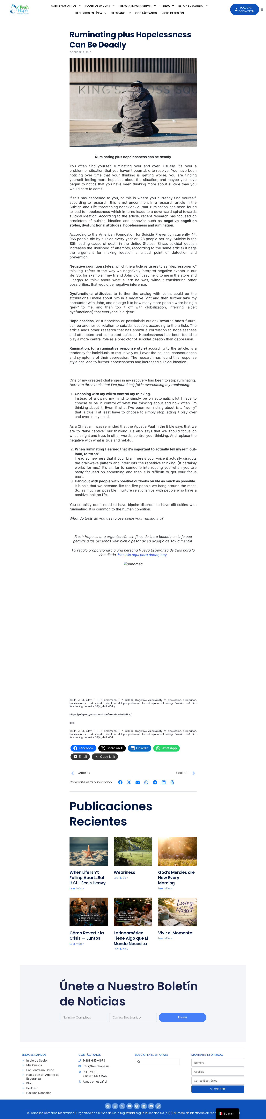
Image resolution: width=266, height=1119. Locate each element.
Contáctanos (146, 13)
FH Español (119, 13)
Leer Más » (77, 888)
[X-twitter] (122, 1106)
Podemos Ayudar (97, 6)
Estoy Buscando (190, 6)
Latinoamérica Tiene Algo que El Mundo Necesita (131, 938)
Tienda (165, 6)
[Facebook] (108, 1106)
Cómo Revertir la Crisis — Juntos (87, 935)
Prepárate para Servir (135, 6)
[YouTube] (129, 1106)
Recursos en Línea (88, 13)
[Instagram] (115, 1106)
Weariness (125, 872)
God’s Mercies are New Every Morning (176, 878)
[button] (120, 782)
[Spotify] (137, 1106)
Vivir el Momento (175, 933)
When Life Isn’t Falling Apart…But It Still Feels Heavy (88, 878)
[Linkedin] (144, 1106)
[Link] (158, 1106)
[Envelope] (151, 1106)
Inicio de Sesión (172, 13)
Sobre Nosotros (63, 6)
